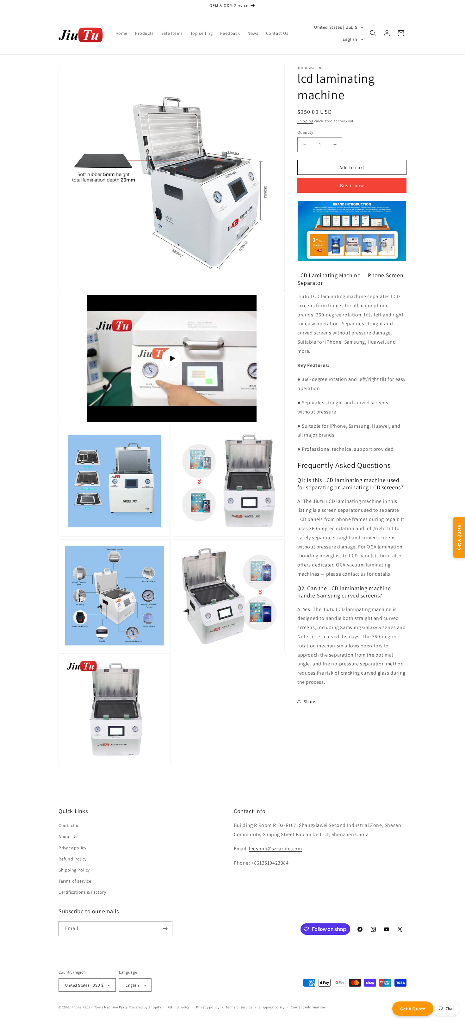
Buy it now (352, 185)
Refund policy (178, 1007)
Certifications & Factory (82, 892)
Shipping (305, 121)
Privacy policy (72, 848)
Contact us (70, 825)
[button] (373, 33)
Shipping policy (271, 1007)
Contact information (308, 1007)
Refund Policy (73, 859)
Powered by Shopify (145, 1007)
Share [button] (309, 701)
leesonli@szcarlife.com (275, 848)
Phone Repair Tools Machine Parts (99, 1007)
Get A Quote (412, 1009)
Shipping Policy (74, 870)
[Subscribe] (165, 928)
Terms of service (75, 881)
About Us (68, 837)
